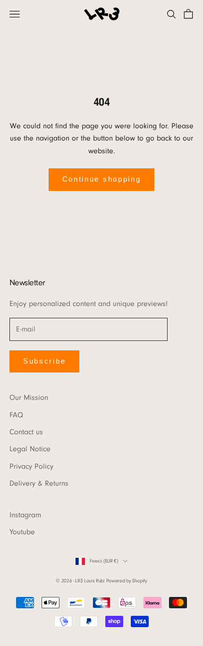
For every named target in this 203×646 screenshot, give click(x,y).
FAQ (16, 415)
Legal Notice (30, 449)
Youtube (22, 532)
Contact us (26, 432)
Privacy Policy (31, 466)
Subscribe (44, 361)
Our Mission (28, 397)
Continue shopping (101, 179)
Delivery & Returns (38, 483)
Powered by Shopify (126, 581)
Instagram (25, 515)
